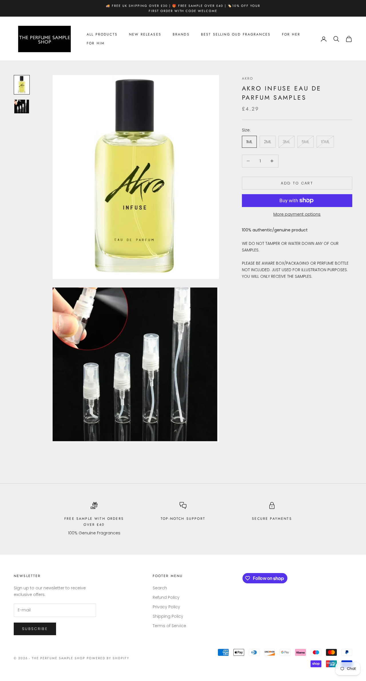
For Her (291, 34)
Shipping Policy (168, 616)
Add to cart (297, 183)
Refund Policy (166, 597)
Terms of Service (169, 626)
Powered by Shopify (108, 658)
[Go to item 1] (22, 85)
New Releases (145, 34)
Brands (181, 34)
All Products (102, 34)
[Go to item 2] (22, 106)
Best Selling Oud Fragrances (235, 34)
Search (160, 588)
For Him (96, 43)
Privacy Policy (166, 607)
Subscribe (35, 628)
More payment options (297, 214)
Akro (247, 78)
